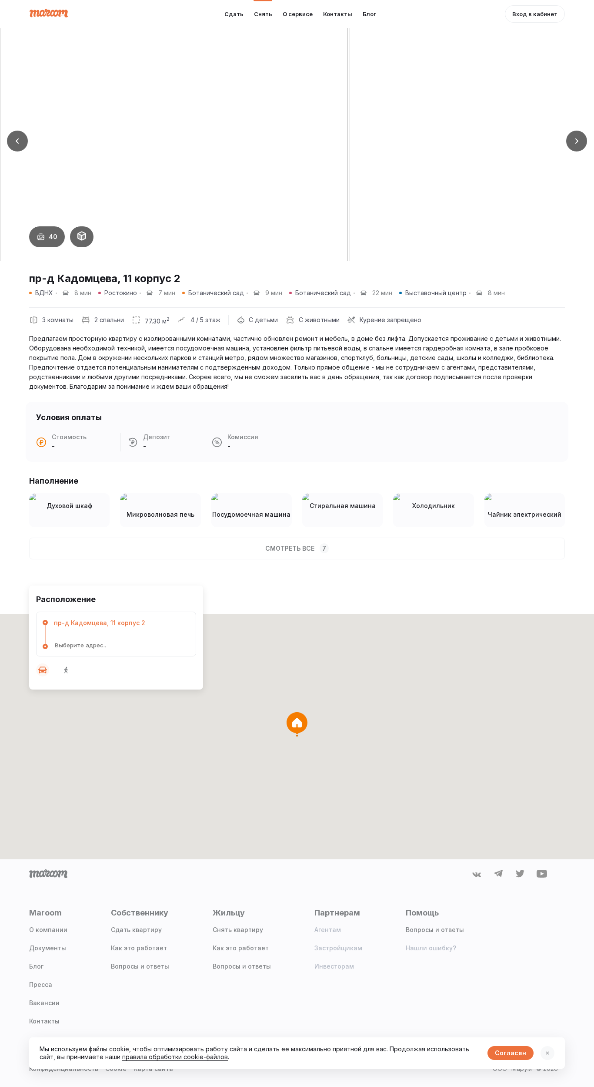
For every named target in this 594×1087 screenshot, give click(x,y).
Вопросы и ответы (140, 966)
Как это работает (139, 948)
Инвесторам (334, 966)
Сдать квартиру (136, 929)
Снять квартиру (238, 929)
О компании (48, 929)
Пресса (40, 984)
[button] (17, 141)
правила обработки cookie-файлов (175, 1056)
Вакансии (44, 1002)
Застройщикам (338, 948)
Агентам (327, 929)
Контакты (44, 1021)
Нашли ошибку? (431, 948)
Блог (36, 966)
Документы (47, 948)
